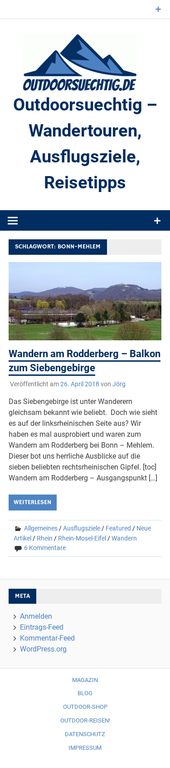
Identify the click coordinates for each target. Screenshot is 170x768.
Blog (85, 693)
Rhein (45, 538)
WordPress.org (43, 649)
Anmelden (36, 616)
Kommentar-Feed (47, 638)
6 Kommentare (45, 547)
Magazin (85, 680)
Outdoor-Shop (85, 706)
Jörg (119, 384)
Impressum (85, 747)
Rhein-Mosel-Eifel (82, 538)
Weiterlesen (32, 502)
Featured (118, 528)
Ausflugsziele (81, 528)
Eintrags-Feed (41, 627)
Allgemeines (41, 528)
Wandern (124, 538)
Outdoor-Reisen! (85, 720)
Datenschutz (85, 734)
